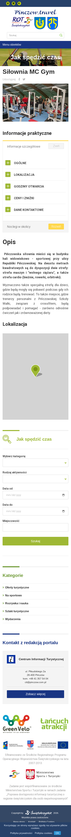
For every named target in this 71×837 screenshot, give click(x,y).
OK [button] (57, 833)
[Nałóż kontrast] (19, 3)
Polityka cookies (43, 833)
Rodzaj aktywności (15, 472)
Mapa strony (19, 822)
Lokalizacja (24, 174)
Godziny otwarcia (29, 186)
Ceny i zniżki (24, 198)
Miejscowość (11, 521)
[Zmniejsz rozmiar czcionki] (13, 3)
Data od (8, 488)
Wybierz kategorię (14, 456)
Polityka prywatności (21, 833)
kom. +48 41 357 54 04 (35, 678)
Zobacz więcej (35, 694)
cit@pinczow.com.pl (35, 682)
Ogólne (20, 163)
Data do (8, 504)
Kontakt (31, 822)
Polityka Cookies (46, 822)
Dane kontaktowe (29, 210)
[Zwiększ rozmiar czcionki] (7, 3)
